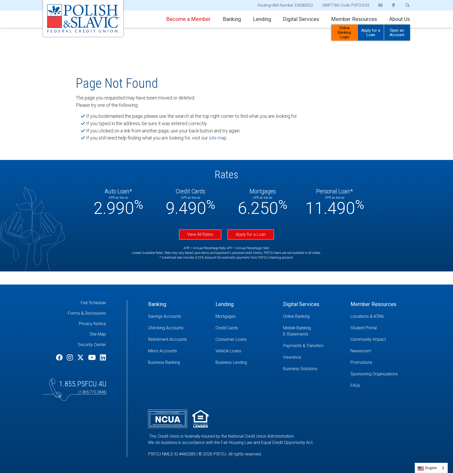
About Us (399, 19)
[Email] (381, 5)
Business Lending (231, 362)
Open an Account (397, 32)
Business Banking (164, 362)
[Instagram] (70, 357)
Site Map (98, 334)
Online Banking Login (344, 32)
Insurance (292, 357)
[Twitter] (81, 357)
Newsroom (360, 350)
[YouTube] (92, 357)
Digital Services (301, 19)
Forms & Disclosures (87, 313)
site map (217, 138)
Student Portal (363, 327)
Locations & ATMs (367, 316)
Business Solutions (300, 368)
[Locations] (393, 5)
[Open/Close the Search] (407, 5)
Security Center (92, 344)
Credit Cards (226, 327)
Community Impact (368, 339)
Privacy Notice (92, 323)
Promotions (361, 362)
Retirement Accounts (167, 339)
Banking (232, 19)
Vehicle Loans (228, 350)
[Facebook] (60, 357)
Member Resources (354, 19)
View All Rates (200, 234)
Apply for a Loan (370, 32)
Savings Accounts (164, 316)
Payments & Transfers (303, 345)
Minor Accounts (162, 350)
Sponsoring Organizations (374, 373)
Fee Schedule (93, 302)
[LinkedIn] (103, 357)
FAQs (355, 385)
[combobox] (431, 468)
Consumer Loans (231, 339)
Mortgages (225, 316)
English (431, 468)
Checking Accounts (166, 327)
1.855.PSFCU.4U (82, 384)
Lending (262, 19)
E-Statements (295, 334)
